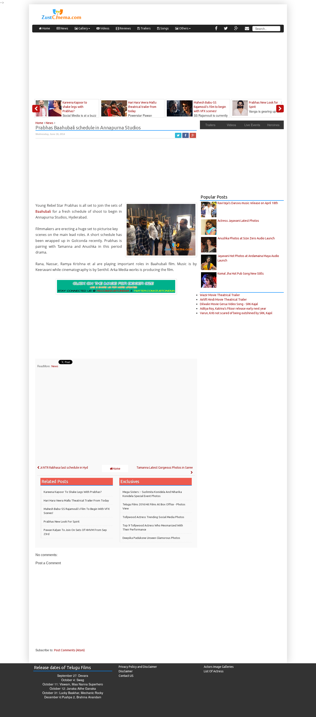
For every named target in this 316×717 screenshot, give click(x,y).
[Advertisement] (158, 67)
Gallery (83, 28)
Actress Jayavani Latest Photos (238, 220)
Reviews (125, 28)
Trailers (145, 28)
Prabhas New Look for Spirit (62, 521)
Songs (164, 28)
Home (46, 28)
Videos (104, 28)
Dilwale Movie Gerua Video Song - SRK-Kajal (229, 304)
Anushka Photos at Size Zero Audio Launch (246, 238)
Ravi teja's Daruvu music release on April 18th (248, 203)
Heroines (273, 125)
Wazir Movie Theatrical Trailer (220, 295)
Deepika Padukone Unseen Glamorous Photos (151, 537)
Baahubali (43, 211)
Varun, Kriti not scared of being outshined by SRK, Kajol (236, 313)
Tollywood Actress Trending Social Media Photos (153, 516)
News (64, 28)
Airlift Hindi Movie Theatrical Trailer (223, 299)
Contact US (126, 675)
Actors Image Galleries (219, 666)
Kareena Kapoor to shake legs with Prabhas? (73, 491)
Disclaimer (126, 671)
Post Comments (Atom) (69, 650)
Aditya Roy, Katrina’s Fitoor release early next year (233, 308)
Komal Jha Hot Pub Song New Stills (241, 273)
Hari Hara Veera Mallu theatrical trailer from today (76, 500)
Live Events (252, 125)
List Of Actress (214, 671)
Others (183, 28)
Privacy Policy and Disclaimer (138, 666)
